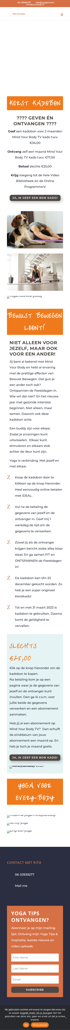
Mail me (21, 886)
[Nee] (65, 1017)
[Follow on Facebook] (9, 896)
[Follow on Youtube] (23, 896)
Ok (26, 1025)
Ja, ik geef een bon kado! (35, 197)
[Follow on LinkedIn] (30, 896)
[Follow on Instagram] (16, 896)
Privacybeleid (40, 1025)
